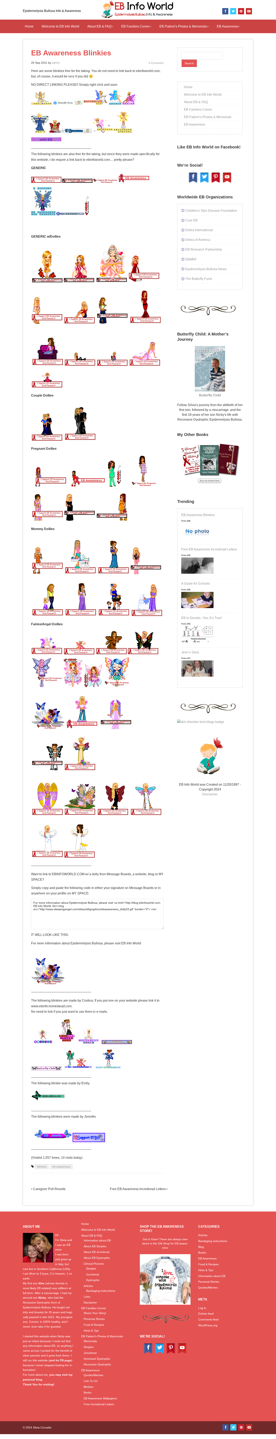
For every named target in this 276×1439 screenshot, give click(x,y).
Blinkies (88, 1386)
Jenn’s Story (190, 652)
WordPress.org (207, 1325)
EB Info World (131, 943)
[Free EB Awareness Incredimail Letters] (197, 574)
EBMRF (191, 259)
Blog (201, 1247)
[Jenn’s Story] (197, 676)
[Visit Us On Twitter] (204, 182)
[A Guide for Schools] (197, 608)
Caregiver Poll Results (48, 1189)
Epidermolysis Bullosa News (205, 269)
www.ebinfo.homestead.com (51, 1006)
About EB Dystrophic (97, 1257)
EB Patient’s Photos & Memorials (183, 26)
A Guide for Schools (195, 583)
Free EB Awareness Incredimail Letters (138, 1189)
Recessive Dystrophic (97, 1364)
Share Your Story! (95, 1313)
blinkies (41, 1166)
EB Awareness (227, 26)
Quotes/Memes (93, 1375)
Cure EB (191, 220)
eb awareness (61, 1166)
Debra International (199, 230)
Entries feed (206, 1313)
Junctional (92, 1274)
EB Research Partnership (203, 249)
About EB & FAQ (99, 26)
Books (88, 1392)
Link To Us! (91, 1381)
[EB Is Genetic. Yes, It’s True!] (197, 642)
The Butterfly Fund (198, 278)
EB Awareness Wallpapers (100, 1398)
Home (29, 26)
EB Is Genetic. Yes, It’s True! (201, 618)
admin (56, 62)
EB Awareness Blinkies (198, 515)
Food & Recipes (94, 1324)
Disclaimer (210, 794)
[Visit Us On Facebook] (193, 182)
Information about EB (97, 1240)
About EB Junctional (96, 1252)
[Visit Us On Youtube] (227, 182)
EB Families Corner (135, 26)
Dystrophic (93, 1280)
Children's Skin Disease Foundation (211, 210)
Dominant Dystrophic (97, 1358)
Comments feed (208, 1319)
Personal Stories (94, 1318)
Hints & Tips (91, 1330)
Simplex (91, 1268)
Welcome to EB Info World (60, 26)
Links (87, 1296)
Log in (202, 1308)
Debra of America (197, 239)
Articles (88, 1286)
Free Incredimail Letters (99, 1404)
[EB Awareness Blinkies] (197, 539)
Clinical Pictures (94, 1263)
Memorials (90, 1341)
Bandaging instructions (100, 1290)
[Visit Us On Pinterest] (215, 182)
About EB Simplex (95, 1246)
